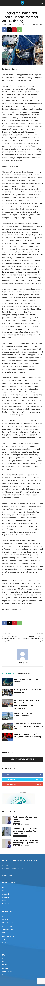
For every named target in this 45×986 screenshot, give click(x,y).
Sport (4, 901)
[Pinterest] (14, 29)
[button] (3, 3)
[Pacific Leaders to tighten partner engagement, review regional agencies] (6, 820)
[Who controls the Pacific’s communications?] (7, 716)
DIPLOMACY (6, 684)
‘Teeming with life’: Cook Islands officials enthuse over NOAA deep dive (28, 726)
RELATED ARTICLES (8, 673)
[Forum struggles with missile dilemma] (7, 682)
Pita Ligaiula (7, 25)
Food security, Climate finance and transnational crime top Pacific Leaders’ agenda (27, 831)
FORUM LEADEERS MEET (19, 836)
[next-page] (7, 745)
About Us (5, 872)
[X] (9, 29)
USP (3, 958)
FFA (3, 955)
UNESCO (5, 968)
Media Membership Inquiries (13, 868)
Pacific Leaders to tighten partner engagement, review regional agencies (27, 819)
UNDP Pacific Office (9, 923)
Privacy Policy (7, 875)
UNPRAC (5, 920)
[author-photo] (22, 660)
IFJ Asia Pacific (7, 971)
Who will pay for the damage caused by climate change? (33, 638)
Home (4, 887)
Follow (38, 779)
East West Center (8, 936)
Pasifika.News (7, 904)
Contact (5, 865)
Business (5, 897)
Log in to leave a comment (22, 759)
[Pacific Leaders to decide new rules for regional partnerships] (6, 843)
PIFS (3, 916)
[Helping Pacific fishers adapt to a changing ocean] (7, 692)
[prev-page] (3, 745)
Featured (5, 695)
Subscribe (38, 784)
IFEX (3, 933)
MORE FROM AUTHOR (24, 673)
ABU (3, 975)
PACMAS (5, 943)
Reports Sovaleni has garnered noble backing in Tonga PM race (11, 638)
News (4, 891)
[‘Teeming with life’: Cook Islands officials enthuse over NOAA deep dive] (7, 726)
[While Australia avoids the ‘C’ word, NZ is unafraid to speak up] (7, 737)
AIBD (4, 978)
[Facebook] (4, 29)
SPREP (4, 939)
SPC (3, 961)
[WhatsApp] (19, 29)
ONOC (4, 965)
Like (40, 775)
